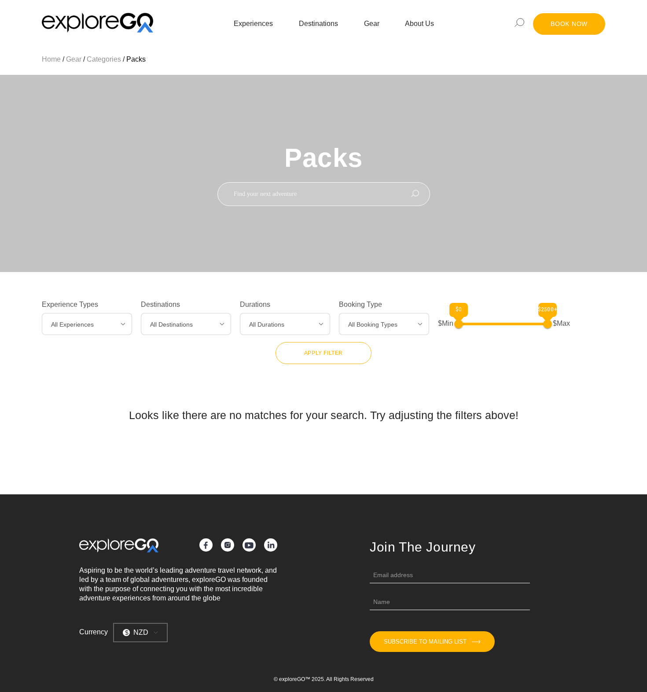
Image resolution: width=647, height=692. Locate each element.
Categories (104, 59)
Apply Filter (323, 353)
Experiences (253, 23)
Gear (371, 23)
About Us (419, 23)
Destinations (318, 23)
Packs (136, 59)
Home (51, 59)
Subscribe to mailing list (425, 641)
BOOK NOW (569, 23)
